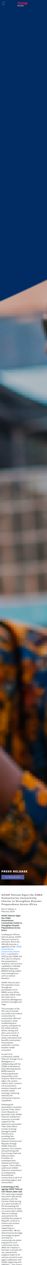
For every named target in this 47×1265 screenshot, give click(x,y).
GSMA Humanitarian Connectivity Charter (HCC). (11, 950)
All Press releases (12, 877)
